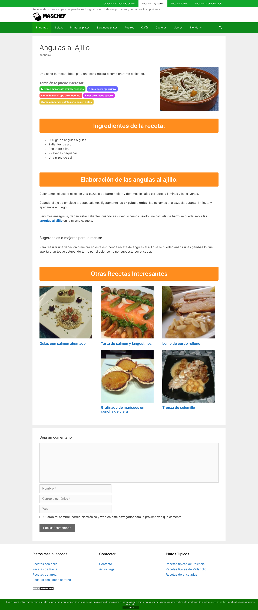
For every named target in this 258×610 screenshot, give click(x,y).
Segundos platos (107, 27)
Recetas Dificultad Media (208, 3)
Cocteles (161, 27)
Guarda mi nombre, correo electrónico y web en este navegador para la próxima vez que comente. (112, 517)
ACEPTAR (130, 608)
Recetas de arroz (44, 574)
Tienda (194, 27)
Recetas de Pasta (44, 569)
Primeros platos (80, 27)
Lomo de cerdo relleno (181, 343)
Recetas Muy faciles (153, 3)
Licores (178, 27)
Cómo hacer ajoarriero (102, 88)
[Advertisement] (67, 372)
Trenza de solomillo (178, 407)
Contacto (105, 564)
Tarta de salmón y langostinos (126, 343)
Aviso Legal (107, 569)
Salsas (59, 27)
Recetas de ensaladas (181, 574)
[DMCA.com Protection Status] (43, 589)
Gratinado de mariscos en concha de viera (122, 409)
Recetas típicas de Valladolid (186, 569)
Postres (129, 27)
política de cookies (218, 602)
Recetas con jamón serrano (51, 580)
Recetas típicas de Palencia (185, 564)
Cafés (144, 27)
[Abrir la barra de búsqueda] (220, 27)
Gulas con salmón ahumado (62, 343)
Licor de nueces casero (99, 95)
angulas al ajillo (50, 220)
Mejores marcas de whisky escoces (62, 88)
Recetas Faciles (179, 3)
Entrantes (42, 27)
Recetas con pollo (44, 564)
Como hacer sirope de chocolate (60, 95)
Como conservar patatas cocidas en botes (66, 101)
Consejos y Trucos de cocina (119, 3)
